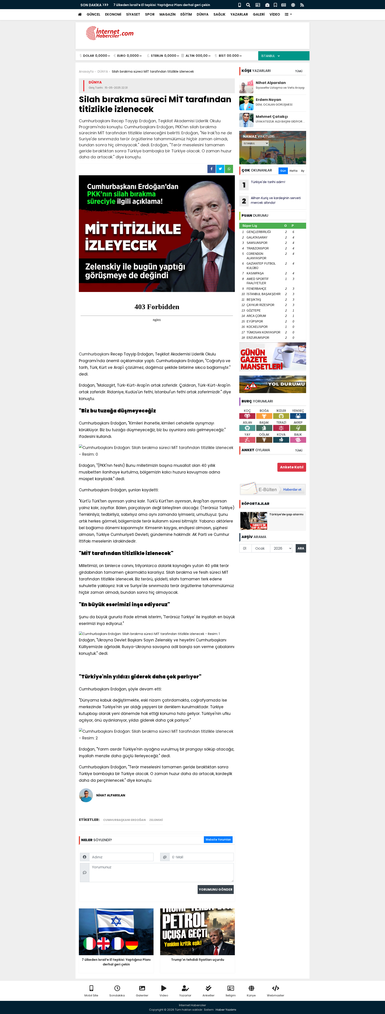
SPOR (150, 14)
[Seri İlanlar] (275, 4)
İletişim (231, 995)
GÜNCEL (93, 14)
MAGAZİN (168, 14)
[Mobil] (239, 4)
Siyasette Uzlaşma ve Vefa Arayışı (280, 88)
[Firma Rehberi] (267, 4)
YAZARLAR (239, 14)
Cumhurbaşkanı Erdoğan (124, 820)
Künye (251, 995)
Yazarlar (185, 995)
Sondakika (117, 995)
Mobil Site (91, 995)
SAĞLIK (219, 14)
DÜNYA (203, 14)
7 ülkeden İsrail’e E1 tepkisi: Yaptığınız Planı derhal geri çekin (161, 5)
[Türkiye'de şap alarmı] (253, 520)
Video (164, 995)
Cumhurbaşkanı (94, 354)
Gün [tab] (283, 171)
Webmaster (275, 995)
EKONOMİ (113, 14)
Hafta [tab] (293, 171)
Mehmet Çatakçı (272, 116)
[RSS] (302, 4)
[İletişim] (257, 4)
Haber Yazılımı (226, 1010)
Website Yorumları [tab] (218, 839)
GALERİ (259, 14)
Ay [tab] (302, 171)
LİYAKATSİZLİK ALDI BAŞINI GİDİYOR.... (280, 121)
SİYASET (133, 14)
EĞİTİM (186, 14)
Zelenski (156, 820)
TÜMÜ (299, 71)
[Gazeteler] (283, 4)
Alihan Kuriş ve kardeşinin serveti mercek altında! (271, 201)
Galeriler (142, 995)
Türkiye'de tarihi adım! (264, 185)
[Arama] (248, 4)
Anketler (209, 995)
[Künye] (293, 4)
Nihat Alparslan (271, 82)
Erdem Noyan (268, 99)
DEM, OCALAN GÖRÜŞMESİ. (274, 104)
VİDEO (275, 14)
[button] (288, 14)
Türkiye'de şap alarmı (286, 514)
